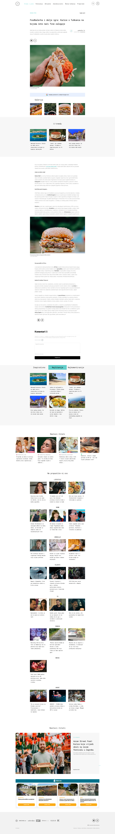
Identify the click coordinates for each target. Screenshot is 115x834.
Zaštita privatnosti (90, 828)
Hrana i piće (29, 4)
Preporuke (80, 4)
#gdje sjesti (82, 13)
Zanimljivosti (58, 4)
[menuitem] (97, 3)
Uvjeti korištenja (83, 828)
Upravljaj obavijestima (94, 825)
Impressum (75, 828)
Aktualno (48, 4)
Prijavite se (57, 357)
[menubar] (97, 3)
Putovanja (39, 4)
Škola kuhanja (70, 4)
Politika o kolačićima (96, 828)
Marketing (79, 828)
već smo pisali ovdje (51, 166)
